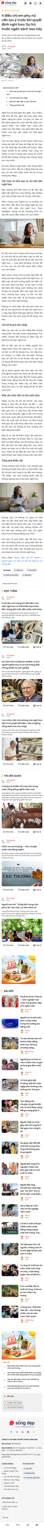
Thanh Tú (28, 1010)
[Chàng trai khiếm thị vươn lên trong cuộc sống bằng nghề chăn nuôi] (22, 815)
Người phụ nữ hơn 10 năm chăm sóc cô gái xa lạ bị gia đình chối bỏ (31, 1064)
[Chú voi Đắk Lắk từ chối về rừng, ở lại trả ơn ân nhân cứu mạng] (10, 1291)
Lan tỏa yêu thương (14, 1407)
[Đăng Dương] (22, 1052)
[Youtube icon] (28, 1432)
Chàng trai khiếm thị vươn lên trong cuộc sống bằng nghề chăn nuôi (20, 788)
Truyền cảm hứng (14, 1403)
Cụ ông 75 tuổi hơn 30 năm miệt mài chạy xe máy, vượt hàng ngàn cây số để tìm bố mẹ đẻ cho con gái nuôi (31, 1270)
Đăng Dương (29, 1051)
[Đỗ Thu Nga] (3, 899)
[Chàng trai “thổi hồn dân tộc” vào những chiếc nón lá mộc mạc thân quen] (10, 1312)
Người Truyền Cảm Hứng (10, 1472)
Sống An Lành (8, 1483)
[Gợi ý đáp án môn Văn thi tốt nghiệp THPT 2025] (10, 1210)
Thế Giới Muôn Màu (11, 1486)
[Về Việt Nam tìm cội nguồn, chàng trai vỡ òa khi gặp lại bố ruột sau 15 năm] (10, 1249)
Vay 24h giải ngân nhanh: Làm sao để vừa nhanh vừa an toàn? (23, 1380)
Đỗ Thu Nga (10, 898)
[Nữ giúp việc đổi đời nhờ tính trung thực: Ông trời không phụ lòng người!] (10, 1148)
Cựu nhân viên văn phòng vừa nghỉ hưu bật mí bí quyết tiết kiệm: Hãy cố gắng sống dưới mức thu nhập (22, 723)
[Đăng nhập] (40, 3)
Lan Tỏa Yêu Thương (11, 1477)
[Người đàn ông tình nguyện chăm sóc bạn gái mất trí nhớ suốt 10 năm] (10, 1168)
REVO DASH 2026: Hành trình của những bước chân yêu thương (24, 1367)
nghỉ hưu (19, 570)
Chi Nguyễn (11, 46)
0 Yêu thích (9, 647)
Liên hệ (5, 1517)
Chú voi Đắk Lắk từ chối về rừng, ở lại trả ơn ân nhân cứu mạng (30, 1291)
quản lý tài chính (11, 575)
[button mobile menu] (25, 3)
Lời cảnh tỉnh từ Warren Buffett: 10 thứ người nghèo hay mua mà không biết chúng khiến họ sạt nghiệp (21, 664)
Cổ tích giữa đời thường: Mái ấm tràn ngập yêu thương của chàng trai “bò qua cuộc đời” (31, 1085)
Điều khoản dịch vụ (10, 1502)
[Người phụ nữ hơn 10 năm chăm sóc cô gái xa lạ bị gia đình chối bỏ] (10, 1064)
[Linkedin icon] (22, 1432)
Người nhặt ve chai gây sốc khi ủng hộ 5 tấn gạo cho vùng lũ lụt (30, 1127)
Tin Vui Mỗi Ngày (9, 1468)
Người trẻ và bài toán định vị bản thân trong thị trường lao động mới (30, 1022)
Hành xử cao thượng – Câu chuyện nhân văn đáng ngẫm (19, 848)
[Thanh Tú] (22, 1010)
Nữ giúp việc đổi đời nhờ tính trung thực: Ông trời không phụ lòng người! (30, 1148)
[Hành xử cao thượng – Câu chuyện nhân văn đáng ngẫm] (22, 873)
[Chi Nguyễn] (3, 598)
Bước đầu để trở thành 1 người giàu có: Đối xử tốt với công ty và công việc (22, 560)
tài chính (32, 570)
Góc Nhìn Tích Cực (11, 1489)
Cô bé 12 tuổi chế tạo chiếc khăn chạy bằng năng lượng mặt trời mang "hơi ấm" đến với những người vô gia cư (30, 1228)
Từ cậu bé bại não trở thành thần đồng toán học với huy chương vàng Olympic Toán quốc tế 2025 (30, 1043)
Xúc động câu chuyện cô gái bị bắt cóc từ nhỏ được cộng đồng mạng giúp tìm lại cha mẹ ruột (31, 1106)
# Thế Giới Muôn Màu (11, 10)
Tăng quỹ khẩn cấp (16, 105)
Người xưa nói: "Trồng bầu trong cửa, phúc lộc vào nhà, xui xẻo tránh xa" (20, 906)
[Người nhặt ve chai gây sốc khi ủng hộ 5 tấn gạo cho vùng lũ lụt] (10, 1127)
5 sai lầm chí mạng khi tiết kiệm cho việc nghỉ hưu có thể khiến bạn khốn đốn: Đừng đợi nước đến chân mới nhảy (22, 606)
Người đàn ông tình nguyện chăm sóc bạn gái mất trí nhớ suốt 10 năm (30, 1168)
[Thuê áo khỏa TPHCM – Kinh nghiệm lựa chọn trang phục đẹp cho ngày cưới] (10, 1001)
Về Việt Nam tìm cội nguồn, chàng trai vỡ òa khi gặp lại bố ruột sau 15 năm (31, 1249)
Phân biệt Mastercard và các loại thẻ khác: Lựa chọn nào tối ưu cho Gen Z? (23, 1387)
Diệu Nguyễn (10, 780)
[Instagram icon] (17, 1432)
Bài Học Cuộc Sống (11, 1480)
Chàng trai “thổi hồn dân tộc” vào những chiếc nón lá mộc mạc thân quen (30, 1312)
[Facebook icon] (11, 1432)
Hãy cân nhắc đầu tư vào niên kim (22, 101)
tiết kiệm (27, 575)
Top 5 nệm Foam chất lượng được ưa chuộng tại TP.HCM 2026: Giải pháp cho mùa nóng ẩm (24, 1374)
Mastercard (29, 1473)
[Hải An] (22, 1031)
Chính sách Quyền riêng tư (9, 1507)
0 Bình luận (24, 647)
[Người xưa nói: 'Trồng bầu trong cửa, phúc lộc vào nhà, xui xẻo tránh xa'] (22, 930)
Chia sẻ (38, 647)
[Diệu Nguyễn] (3, 781)
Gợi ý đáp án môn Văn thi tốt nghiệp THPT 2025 (29, 1208)
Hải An (27, 1031)
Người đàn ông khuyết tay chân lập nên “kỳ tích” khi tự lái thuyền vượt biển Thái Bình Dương (30, 1189)
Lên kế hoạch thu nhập (18, 98)
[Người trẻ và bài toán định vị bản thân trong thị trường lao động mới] (10, 1022)
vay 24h (28, 1468)
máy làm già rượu (32, 1478)
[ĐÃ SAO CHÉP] (27, 1525)
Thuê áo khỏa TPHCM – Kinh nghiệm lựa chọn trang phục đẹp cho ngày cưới (31, 1001)
